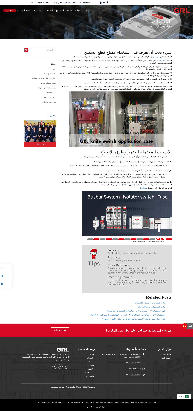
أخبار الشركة (165, 354)
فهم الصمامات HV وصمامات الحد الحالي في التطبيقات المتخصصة (136, 311)
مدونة (69, 10)
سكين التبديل (155, 57)
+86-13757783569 (81, 2)
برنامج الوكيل (9, 10)
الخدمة (50, 10)
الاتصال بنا (25, 10)
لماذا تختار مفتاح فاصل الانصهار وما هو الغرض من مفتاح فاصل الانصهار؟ (133, 319)
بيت (88, 10)
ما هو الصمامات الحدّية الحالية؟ (151, 307)
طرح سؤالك (40, 144)
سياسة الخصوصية (57, 387)
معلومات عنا (38, 10)
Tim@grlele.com (60, 2)
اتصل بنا (143, 188)
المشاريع (60, 10)
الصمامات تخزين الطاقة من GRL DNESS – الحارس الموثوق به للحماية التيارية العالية (128, 315)
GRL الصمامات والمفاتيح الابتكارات (149, 303)
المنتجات (79, 10)
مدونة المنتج (165, 358)
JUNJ (66, 387)
